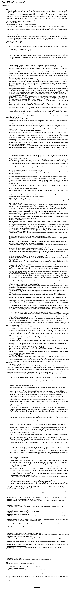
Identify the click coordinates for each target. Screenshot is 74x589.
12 (56, 377)
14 (61, 394)
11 (32, 279)
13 (65, 387)
